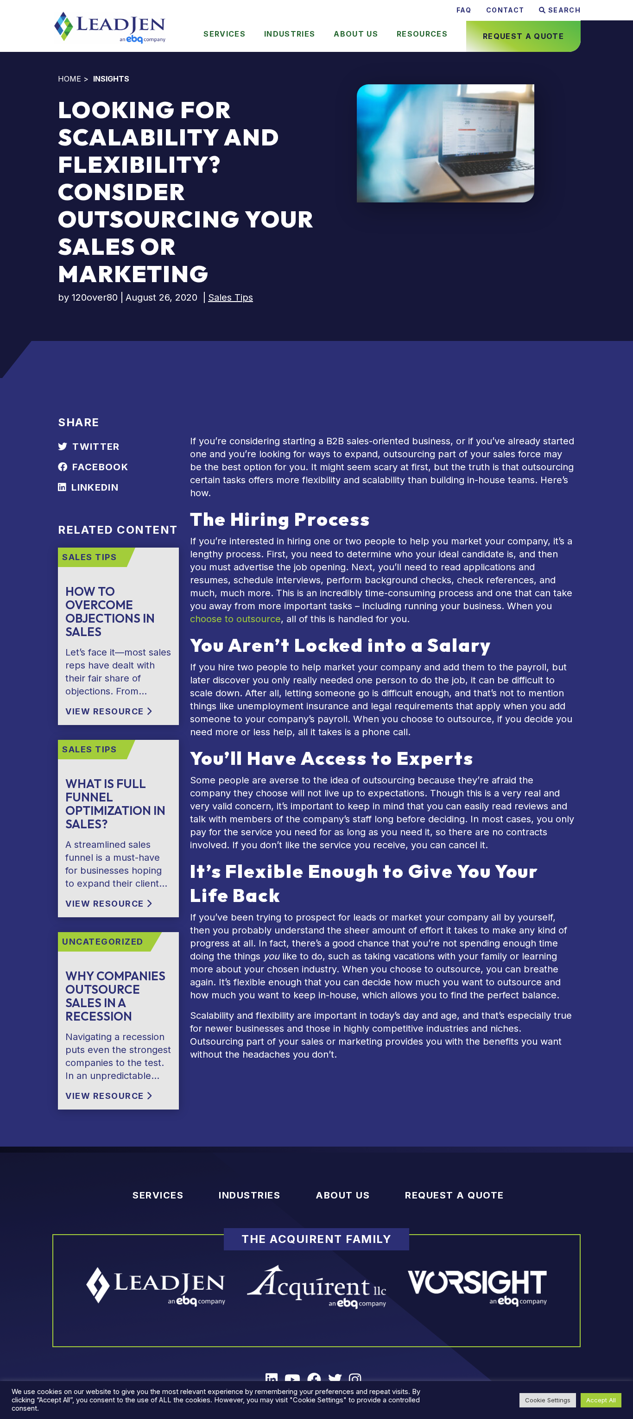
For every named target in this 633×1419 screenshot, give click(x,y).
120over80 (95, 297)
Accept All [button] (601, 1400)
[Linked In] (275, 1379)
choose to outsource (235, 618)
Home (69, 78)
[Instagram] (358, 1379)
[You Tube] (296, 1379)
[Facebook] (317, 1379)
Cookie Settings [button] (547, 1400)
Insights (111, 78)
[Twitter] (338, 1379)
